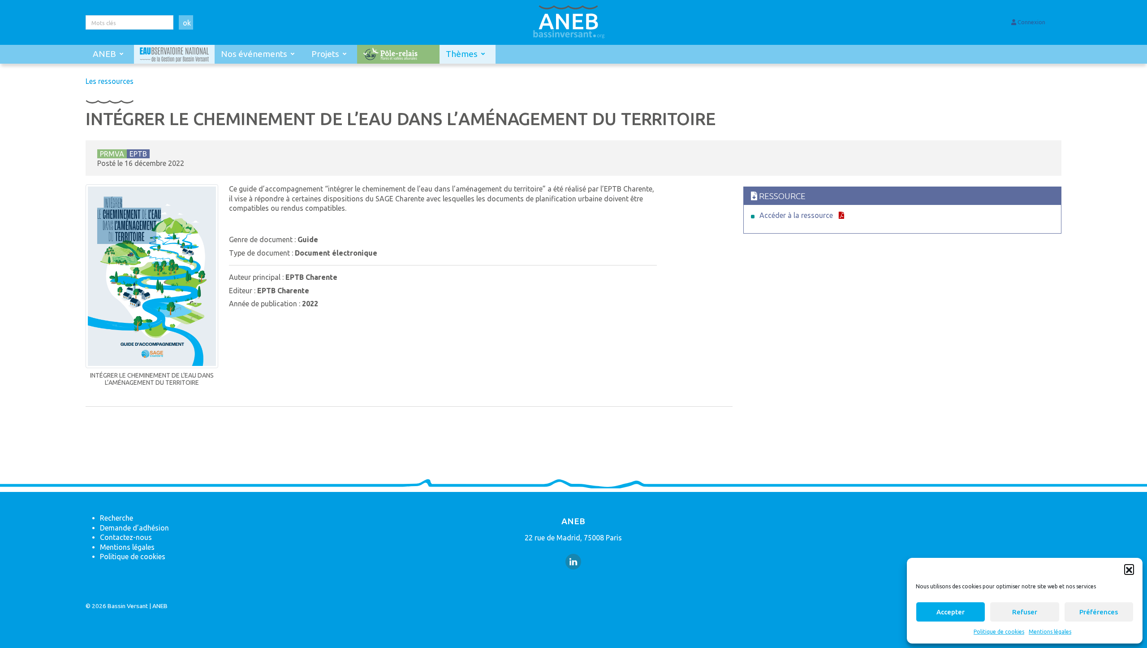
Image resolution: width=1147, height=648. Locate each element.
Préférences (1098, 612)
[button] (1129, 569)
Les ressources (110, 81)
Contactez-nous (126, 537)
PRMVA (112, 154)
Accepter (950, 612)
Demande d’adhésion (134, 528)
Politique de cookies (999, 632)
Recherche (116, 518)
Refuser (1024, 612)
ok (187, 23)
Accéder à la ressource (796, 215)
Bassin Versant (128, 605)
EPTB (138, 154)
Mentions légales (1050, 632)
